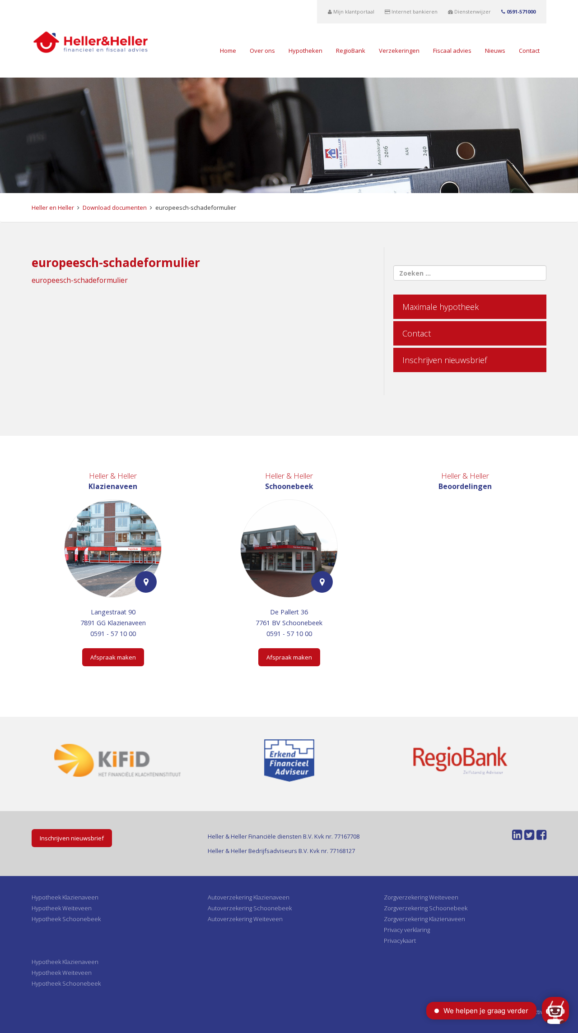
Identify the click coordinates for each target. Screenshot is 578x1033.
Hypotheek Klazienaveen (65, 897)
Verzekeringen (399, 50)
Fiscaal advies (452, 50)
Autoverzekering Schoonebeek (250, 908)
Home (228, 50)
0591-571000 (520, 11)
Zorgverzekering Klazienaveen (424, 919)
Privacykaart (400, 940)
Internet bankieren (414, 11)
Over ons (262, 50)
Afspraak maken (113, 657)
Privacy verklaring (407, 930)
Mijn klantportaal (353, 11)
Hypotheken (305, 50)
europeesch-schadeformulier (80, 280)
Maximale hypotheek (440, 306)
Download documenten (115, 207)
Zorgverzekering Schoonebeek (425, 908)
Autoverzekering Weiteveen (245, 919)
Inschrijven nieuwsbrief (444, 360)
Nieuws (495, 50)
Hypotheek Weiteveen (62, 908)
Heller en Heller (53, 207)
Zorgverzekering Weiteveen (421, 897)
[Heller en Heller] (91, 41)
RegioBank (350, 50)
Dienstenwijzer (472, 11)
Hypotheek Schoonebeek (66, 919)
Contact (529, 50)
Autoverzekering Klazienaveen (248, 897)
